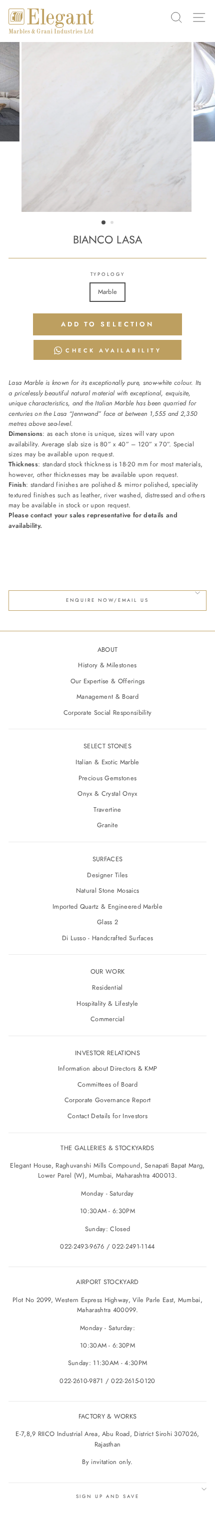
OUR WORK (107, 971)
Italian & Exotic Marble (107, 762)
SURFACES (107, 859)
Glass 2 (107, 922)
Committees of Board (108, 1084)
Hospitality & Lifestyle (107, 1003)
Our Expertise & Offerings (107, 681)
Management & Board (107, 696)
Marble (108, 291)
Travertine (107, 809)
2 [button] (113, 223)
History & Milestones (107, 665)
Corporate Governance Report (107, 1100)
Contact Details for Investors (108, 1116)
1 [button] (104, 222)
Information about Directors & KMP (108, 1068)
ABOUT (108, 649)
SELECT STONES (108, 746)
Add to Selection (107, 324)
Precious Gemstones (107, 778)
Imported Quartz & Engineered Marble (107, 906)
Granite (107, 825)
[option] (108, 127)
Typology (107, 274)
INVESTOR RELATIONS (107, 1053)
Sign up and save (108, 1496)
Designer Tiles (107, 875)
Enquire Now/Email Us (107, 600)
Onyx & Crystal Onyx (107, 793)
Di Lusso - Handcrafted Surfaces (108, 938)
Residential (107, 987)
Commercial (107, 1019)
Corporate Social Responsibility (108, 712)
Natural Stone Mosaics (108, 890)
